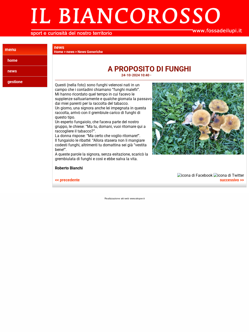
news (12, 71)
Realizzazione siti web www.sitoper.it (125, 198)
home (13, 60)
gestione (15, 81)
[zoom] (198, 153)
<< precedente (67, 180)
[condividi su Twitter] (228, 175)
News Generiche (90, 52)
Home (58, 52)
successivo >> (232, 180)
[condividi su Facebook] (195, 175)
